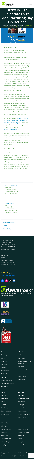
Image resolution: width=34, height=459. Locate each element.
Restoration (4, 374)
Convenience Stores (23, 370)
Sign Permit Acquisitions (8, 383)
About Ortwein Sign (8, 222)
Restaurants (4, 398)
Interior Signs (5, 423)
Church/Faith (21, 358)
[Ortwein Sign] (8, 4)
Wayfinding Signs (6, 439)
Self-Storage (5, 408)
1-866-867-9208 (10, 247)
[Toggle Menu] (30, 3)
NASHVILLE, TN (6, 256)
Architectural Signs (23, 398)
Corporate (21, 367)
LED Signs (4, 426)
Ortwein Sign (14, 453)
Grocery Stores (22, 376)
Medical (3, 395)
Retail (3, 401)
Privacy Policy (7, 229)
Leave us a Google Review (8, 275)
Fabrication (4, 361)
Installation (4, 364)
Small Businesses (6, 411)
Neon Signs (4, 432)
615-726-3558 (10, 262)
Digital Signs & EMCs (24, 414)
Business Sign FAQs (23, 432)
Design (3, 358)
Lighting (3, 367)
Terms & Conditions (23, 445)
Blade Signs (21, 405)
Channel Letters (22, 411)
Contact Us (21, 423)
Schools (3, 405)
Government (21, 379)
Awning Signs (22, 401)
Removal (3, 377)
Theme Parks (5, 414)
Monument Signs (6, 429)
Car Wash (20, 355)
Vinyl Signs (4, 445)
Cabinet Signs (22, 408)
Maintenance (5, 371)
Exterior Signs (22, 417)
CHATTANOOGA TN (11, 185)
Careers (5, 225)
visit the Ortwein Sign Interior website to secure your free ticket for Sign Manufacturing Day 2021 (17, 120)
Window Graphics (6, 442)
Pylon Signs (4, 435)
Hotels (3, 392)
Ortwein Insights (9, 47)
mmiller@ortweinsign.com (11, 129)
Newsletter (21, 435)
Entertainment (22, 373)
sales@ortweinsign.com (8, 249)
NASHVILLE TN (9, 203)
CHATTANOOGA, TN (7, 240)
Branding (4, 355)
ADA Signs (21, 395)
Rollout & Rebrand (6, 380)
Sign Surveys (5, 386)
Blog (19, 426)
